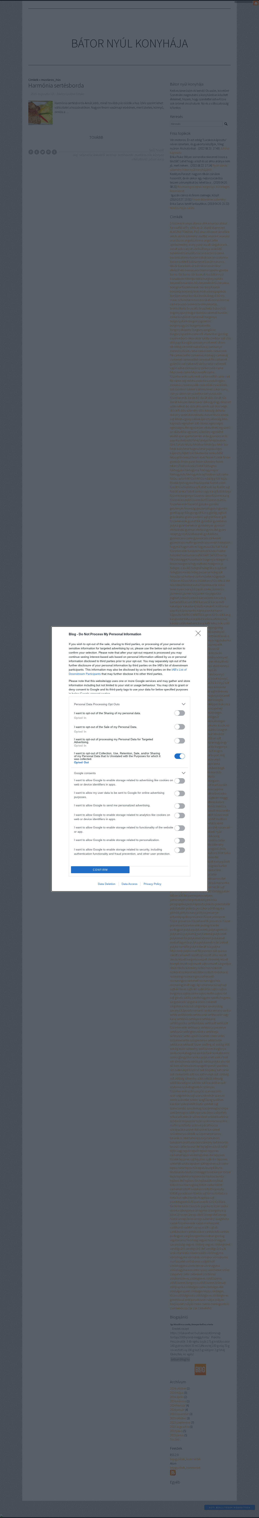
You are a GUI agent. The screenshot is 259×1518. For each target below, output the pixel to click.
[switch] (179, 713)
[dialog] (129, 759)
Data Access (129, 884)
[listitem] (129, 704)
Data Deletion (106, 884)
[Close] (199, 634)
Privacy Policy (152, 884)
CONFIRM (100, 869)
